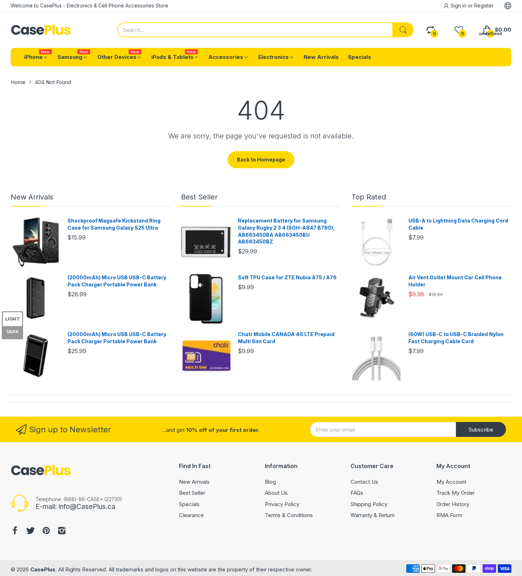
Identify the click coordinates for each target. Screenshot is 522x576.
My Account (451, 481)
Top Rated (369, 197)
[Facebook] (15, 531)
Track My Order (455, 492)
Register (484, 5)
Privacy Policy (282, 504)
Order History (452, 504)
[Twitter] (30, 531)
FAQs (356, 492)
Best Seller (199, 197)
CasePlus (42, 569)
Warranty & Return (372, 515)
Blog (270, 481)
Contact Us (364, 481)
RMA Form (449, 515)
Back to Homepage (261, 160)
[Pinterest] (46, 531)
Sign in (459, 5)
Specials (189, 504)
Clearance (191, 515)
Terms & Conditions (289, 515)
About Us (276, 492)
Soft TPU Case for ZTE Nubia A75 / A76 (287, 277)
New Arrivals (32, 197)
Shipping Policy (368, 504)
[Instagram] (62, 531)
